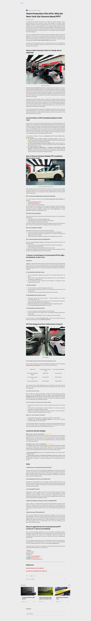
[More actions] (64, 10)
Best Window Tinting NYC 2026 (62, 598)
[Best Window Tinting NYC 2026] (62, 591)
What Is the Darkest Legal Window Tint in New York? (45, 598)
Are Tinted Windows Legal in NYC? (28, 598)
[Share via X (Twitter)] (29, 575)
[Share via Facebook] (26, 575)
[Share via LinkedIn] (31, 575)
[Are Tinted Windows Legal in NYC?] (28, 591)
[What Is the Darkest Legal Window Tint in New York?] (45, 591)
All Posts (22, 3)
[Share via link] (34, 575)
